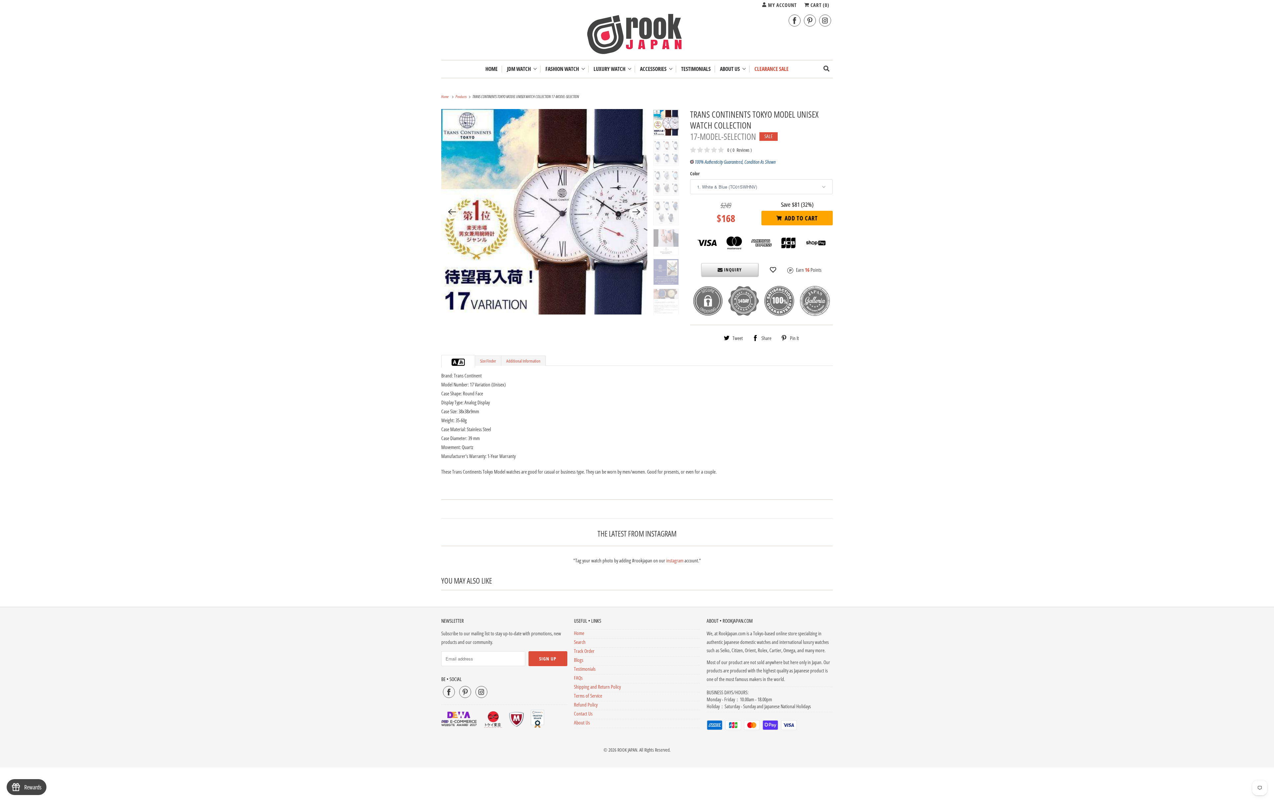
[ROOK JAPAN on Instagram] (825, 20)
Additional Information (523, 361)
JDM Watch (520, 69)
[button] (773, 269)
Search (580, 642)
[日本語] (461, 362)
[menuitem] (521, 69)
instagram (674, 560)
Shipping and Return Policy (597, 686)
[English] (455, 362)
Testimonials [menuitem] (696, 69)
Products (461, 96)
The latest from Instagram (637, 533)
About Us (731, 69)
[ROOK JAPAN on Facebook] (795, 20)
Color (695, 173)
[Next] (636, 211)
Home (579, 633)
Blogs (578, 660)
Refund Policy (586, 704)
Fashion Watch (563, 69)
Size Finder (488, 361)
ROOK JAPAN (627, 750)
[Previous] (452, 211)
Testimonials (585, 668)
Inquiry (732, 269)
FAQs (578, 677)
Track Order (584, 651)
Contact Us (583, 713)
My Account (782, 5)
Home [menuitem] (491, 69)
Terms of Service (588, 695)
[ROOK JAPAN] (637, 35)
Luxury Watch (610, 69)
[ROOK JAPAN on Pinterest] (810, 20)
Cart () (819, 5)
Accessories (654, 69)
